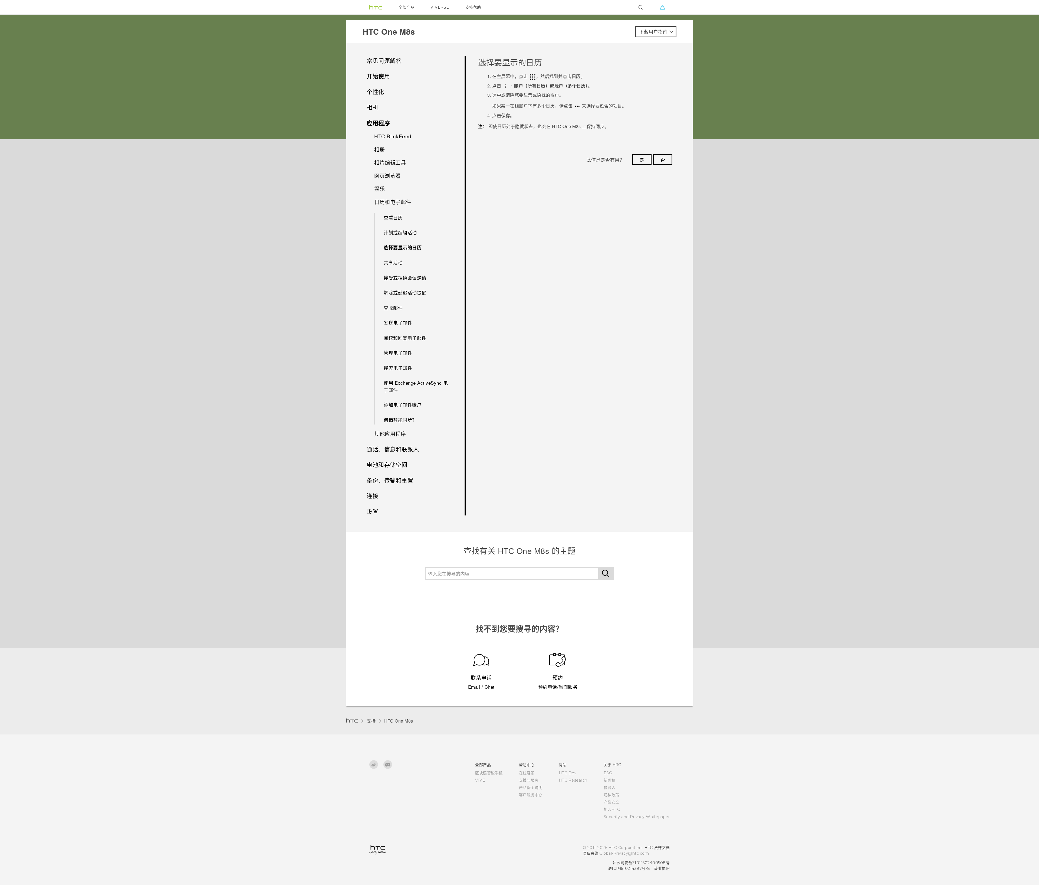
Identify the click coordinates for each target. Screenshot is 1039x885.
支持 (371, 721)
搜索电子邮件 (398, 367)
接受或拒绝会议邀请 (405, 277)
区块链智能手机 (489, 772)
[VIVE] (662, 7)
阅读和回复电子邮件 (405, 337)
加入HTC (612, 809)
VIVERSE (439, 7)
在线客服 (527, 772)
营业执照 (662, 868)
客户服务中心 (530, 794)
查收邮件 (393, 307)
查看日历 (393, 217)
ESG (608, 772)
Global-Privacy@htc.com (624, 853)
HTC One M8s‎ (398, 721)
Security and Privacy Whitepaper (637, 816)
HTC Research (573, 780)
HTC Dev (568, 772)
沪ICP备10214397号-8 (629, 868)
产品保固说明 (530, 787)
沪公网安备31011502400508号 (641, 862)
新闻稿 (610, 780)
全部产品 (406, 7)
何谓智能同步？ (400, 419)
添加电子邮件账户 (403, 404)
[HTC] (375, 7)
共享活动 (393, 262)
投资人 (610, 787)
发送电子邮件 (398, 322)
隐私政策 (611, 794)
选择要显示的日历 (403, 247)
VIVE (480, 780)
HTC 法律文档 (657, 847)
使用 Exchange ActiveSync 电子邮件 (416, 386)
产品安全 (611, 802)
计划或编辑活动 (400, 232)
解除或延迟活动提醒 (405, 292)
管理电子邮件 (398, 352)
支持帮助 (473, 7)
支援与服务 (529, 780)
